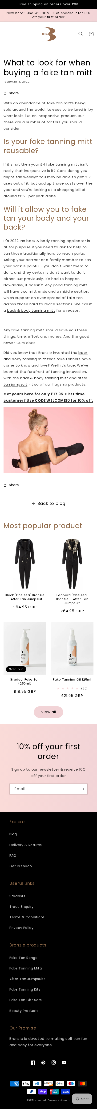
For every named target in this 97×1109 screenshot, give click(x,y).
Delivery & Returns (25, 845)
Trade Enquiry (21, 906)
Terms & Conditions (27, 917)
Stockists (17, 896)
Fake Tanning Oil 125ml (72, 680)
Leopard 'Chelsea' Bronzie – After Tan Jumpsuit (72, 599)
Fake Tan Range (23, 957)
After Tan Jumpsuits (27, 979)
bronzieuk (40, 1100)
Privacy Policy (21, 927)
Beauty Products (24, 1010)
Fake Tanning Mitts (26, 968)
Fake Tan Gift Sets (25, 1000)
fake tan (75, 297)
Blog (13, 834)
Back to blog (51, 503)
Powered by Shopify (59, 1100)
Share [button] (14, 93)
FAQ (12, 855)
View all (48, 711)
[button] (6, 34)
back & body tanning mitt (31, 310)
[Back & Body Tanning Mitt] (48, 462)
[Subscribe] (82, 789)
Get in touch (20, 866)
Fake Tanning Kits (24, 989)
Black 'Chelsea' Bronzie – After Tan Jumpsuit (24, 597)
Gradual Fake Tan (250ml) (25, 682)
